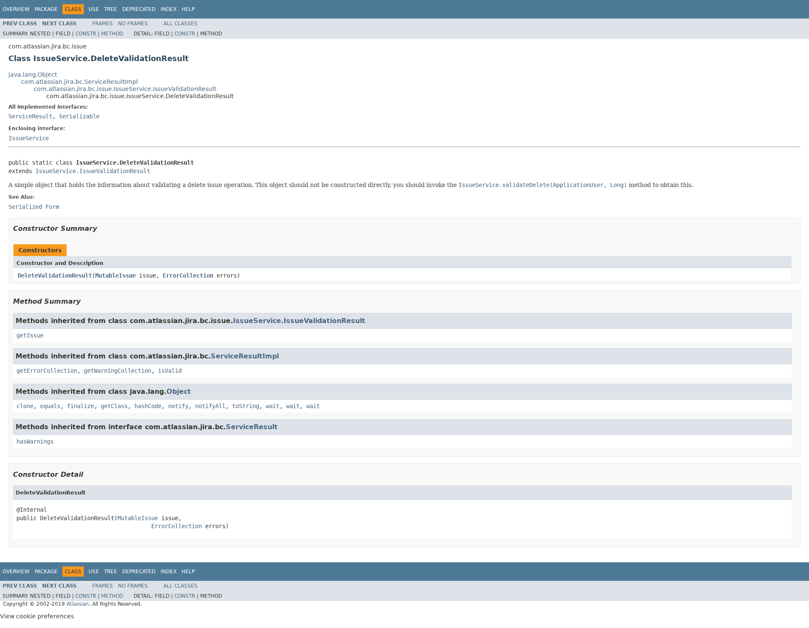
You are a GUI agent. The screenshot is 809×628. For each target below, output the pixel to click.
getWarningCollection (117, 370)
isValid (170, 370)
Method (112, 34)
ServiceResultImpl (245, 356)
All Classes (180, 24)
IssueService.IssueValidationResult (92, 171)
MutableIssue (115, 275)
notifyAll (210, 406)
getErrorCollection (46, 370)
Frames (102, 24)
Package (46, 9)
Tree (110, 9)
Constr (85, 34)
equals (50, 406)
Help (188, 9)
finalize (80, 406)
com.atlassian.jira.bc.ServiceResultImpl (79, 81)
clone (24, 406)
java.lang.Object (32, 74)
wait (272, 406)
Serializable (79, 116)
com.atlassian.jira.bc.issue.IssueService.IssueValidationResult (125, 89)
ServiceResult (30, 116)
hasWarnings (35, 441)
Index (169, 9)
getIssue (29, 335)
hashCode (147, 406)
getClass (114, 406)
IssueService (28, 138)
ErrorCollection (188, 275)
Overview (16, 9)
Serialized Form (33, 206)
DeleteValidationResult (55, 275)
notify (178, 406)
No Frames (133, 24)
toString (245, 406)
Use (93, 9)
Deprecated (138, 9)
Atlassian (78, 604)
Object (178, 391)
